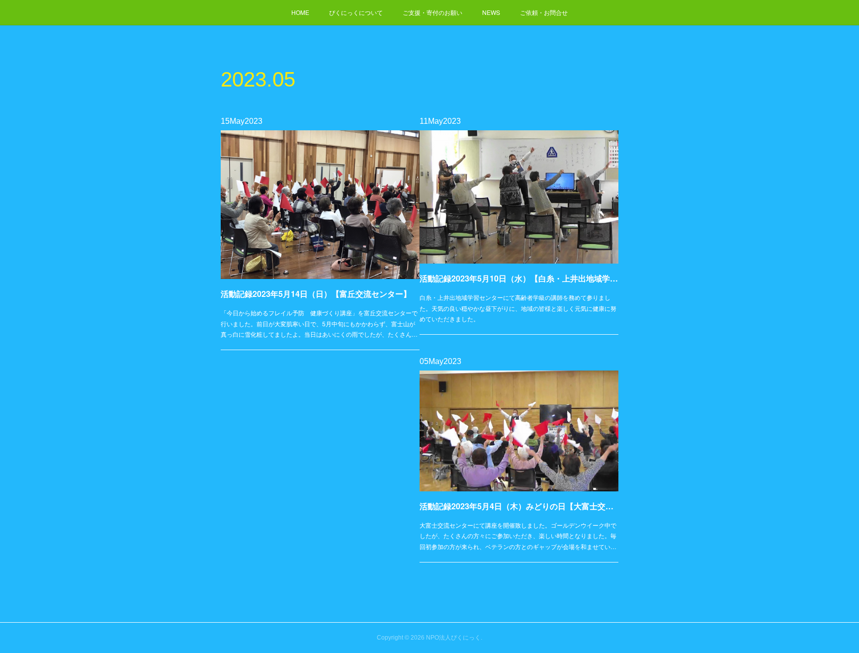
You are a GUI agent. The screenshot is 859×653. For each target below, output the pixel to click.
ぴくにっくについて (356, 12)
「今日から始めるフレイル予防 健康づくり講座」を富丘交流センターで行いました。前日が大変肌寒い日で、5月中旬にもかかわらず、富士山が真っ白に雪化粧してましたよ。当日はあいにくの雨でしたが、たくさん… (319, 323)
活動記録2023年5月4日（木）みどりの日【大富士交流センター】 (519, 506)
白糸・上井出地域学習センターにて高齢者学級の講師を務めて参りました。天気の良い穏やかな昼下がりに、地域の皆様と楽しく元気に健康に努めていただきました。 (518, 308)
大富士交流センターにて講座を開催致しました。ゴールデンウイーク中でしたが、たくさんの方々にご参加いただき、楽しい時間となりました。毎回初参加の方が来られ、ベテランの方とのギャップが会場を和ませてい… (518, 536)
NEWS (491, 12)
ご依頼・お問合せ (544, 12)
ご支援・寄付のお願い (432, 12)
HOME (300, 12)
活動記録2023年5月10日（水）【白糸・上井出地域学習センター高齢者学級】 (519, 278)
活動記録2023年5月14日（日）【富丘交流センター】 (316, 293)
